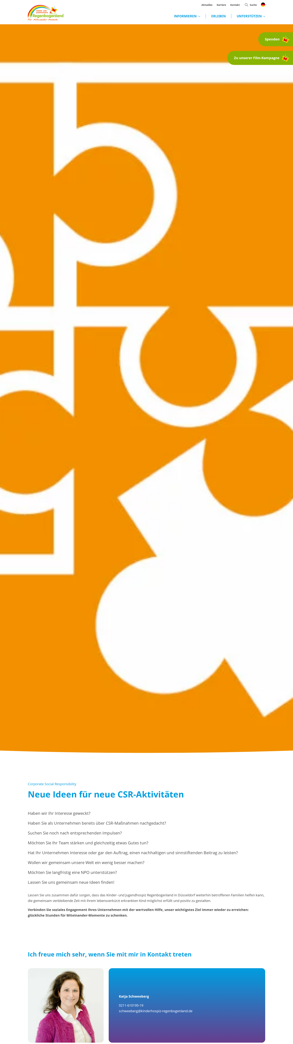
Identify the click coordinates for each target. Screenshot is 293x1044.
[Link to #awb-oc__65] (246, 4)
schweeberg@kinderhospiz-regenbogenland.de (155, 1011)
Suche (253, 4)
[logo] (45, 6)
